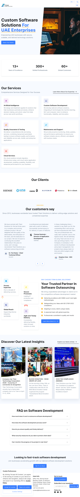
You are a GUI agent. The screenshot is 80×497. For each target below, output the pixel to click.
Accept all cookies (9, 487)
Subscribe (73, 486)
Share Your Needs (8, 42)
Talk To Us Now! (40, 466)
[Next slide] (42, 263)
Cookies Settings (17, 491)
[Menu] (77, 5)
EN (71, 2)
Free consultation (60, 479)
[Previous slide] (37, 263)
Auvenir (11, 257)
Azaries (61, 259)
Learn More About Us (49, 321)
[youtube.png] (58, 492)
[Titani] (5, 5)
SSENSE (36, 240)
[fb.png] (55, 492)
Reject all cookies (24, 487)
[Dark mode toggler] (77, 2)
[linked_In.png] (61, 492)
